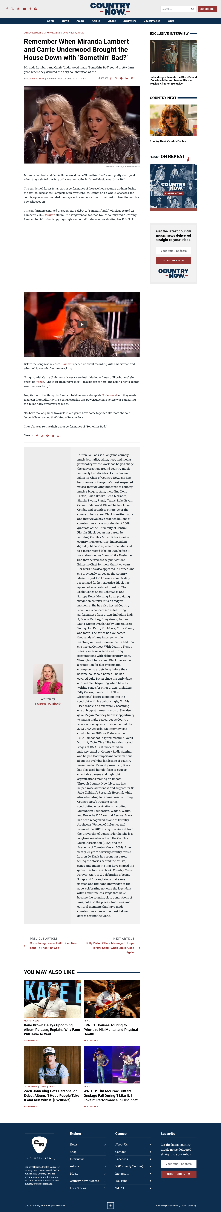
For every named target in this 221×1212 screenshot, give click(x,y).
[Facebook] (7, 9)
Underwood (109, 395)
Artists (96, 20)
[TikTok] (30, 9)
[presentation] (52, 999)
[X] (116, 78)
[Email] (132, 78)
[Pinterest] (121, 78)
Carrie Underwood (32, 33)
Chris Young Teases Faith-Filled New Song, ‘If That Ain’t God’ (53, 945)
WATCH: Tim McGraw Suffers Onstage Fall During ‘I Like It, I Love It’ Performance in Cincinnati (111, 1095)
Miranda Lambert (52, 33)
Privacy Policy (173, 1205)
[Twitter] (13, 9)
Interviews (129, 20)
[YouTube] (24, 9)
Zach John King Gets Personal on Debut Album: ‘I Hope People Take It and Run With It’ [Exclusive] (51, 1095)
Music (80, 20)
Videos (111, 20)
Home (50, 20)
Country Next (152, 20)
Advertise (160, 1205)
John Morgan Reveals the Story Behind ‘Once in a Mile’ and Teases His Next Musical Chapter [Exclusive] (173, 80)
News (65, 20)
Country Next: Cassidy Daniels (168, 141)
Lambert (67, 364)
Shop (171, 20)
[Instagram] (18, 9)
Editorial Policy (188, 1205)
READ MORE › (31, 1041)
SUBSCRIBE (207, 9)
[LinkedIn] (126, 78)
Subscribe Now (173, 260)
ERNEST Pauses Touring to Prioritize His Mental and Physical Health (111, 1029)
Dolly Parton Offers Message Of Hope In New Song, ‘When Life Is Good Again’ (110, 947)
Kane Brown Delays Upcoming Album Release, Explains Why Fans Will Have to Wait (52, 1029)
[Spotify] (36, 9)
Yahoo (40, 381)
